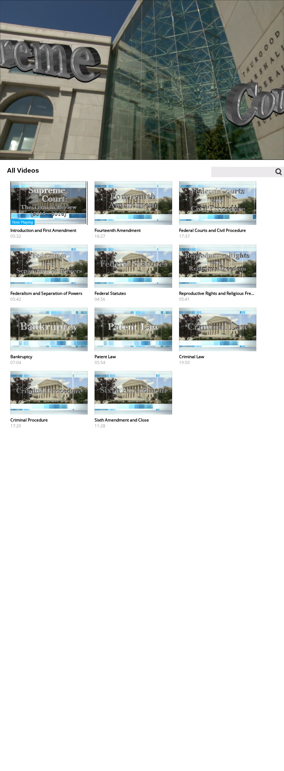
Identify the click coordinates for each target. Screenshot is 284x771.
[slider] (142, 143)
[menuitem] (250, 151)
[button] (22, 151)
